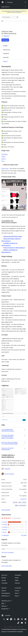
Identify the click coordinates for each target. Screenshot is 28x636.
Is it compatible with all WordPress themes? (7, 430)
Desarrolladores (5, 593)
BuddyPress (5, 608)
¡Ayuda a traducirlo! (16, 12)
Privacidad (4, 583)
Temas (16, 577)
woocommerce (22, 505)
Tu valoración (5, 535)
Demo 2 (3, 159)
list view (24, 502)
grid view (15, 502)
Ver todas (24, 535)
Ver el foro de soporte (7, 552)
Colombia (7, 615)
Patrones (17, 583)
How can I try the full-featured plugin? (7, 448)
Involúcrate (18, 588)
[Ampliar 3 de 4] (11, 401)
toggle (16, 505)
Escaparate (18, 575)
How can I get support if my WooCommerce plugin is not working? (7, 436)
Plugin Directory (5, 6)
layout (19, 502)
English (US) (24, 499)
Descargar (5, 40)
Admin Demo (5, 168)
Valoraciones (6, 49)
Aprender (3, 588)
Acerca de (4, 575)
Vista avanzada (5, 510)
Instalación (6, 53)
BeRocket (6, 36)
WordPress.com (6, 601)
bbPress (4, 606)
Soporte (5, 61)
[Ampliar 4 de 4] (24, 414)
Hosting (3, 580)
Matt (3, 603)
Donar (17, 593)
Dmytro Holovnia (9, 474)
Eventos (17, 590)
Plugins (17, 580)
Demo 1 (3, 156)
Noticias (3, 577)
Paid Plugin (4, 154)
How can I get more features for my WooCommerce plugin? (9, 443)
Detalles (5, 45)
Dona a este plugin (6, 566)
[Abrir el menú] (25, 2)
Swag (17, 596)
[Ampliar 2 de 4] (24, 390)
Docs (2, 161)
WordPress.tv (5, 596)
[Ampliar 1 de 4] (11, 390)
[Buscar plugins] (17, 17)
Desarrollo (6, 57)
